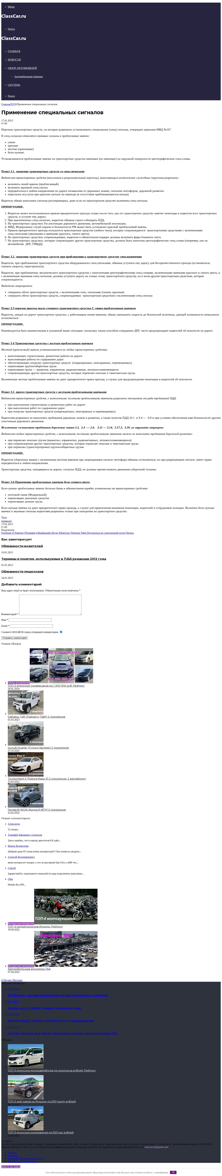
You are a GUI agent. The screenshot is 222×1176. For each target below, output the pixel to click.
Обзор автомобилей (22, 68)
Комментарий (10, 614)
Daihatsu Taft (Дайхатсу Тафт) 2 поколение (36, 716)
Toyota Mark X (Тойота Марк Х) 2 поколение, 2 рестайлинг (47, 778)
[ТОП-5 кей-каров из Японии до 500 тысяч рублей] (26, 1098)
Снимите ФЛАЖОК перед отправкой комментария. (30, 632)
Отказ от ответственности (22, 1161)
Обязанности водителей (22, 546)
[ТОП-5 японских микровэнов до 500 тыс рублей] (26, 1129)
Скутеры (14, 85)
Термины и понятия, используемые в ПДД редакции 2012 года (53, 559)
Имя (4, 620)
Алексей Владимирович (21, 857)
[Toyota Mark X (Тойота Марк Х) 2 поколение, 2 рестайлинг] (26, 775)
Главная (14, 51)
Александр (14, 824)
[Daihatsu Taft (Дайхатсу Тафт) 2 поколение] (26, 713)
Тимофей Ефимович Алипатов (25, 835)
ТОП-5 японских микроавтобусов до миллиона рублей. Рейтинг (52, 1070)
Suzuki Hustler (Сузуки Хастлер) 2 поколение (38, 747)
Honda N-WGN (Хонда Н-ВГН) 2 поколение (37, 809)
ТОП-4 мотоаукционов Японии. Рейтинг (35, 926)
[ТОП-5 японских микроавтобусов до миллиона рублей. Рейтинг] (26, 1067)
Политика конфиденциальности (25, 1158)
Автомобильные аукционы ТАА (29, 969)
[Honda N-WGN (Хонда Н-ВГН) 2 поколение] (26, 806)
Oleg (10, 879)
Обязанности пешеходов (22, 571)
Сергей (12, 868)
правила (6, 521)
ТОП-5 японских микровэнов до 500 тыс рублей (41, 1132)
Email (5, 626)
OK (173, 1172)
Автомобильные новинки (28, 76)
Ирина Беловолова (18, 846)
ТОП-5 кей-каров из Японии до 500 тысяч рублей (42, 1101)
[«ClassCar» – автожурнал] (13, 18)
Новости (14, 59)
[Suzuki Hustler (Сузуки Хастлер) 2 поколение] (26, 744)
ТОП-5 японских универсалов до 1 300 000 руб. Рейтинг (46, 685)
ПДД (13, 104)
